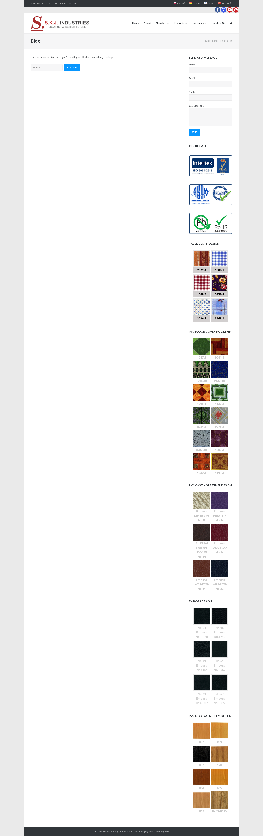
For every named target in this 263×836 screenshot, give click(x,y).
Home (135, 22)
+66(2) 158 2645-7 (42, 3)
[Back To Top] (254, 827)
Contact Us (218, 22)
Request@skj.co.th (67, 3)
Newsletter (162, 22)
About (147, 22)
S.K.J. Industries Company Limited (110, 831)
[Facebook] (217, 10)
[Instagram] (223, 10)
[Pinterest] (235, 10)
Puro (167, 831)
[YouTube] (229, 10)
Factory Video (199, 22)
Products (179, 22)
